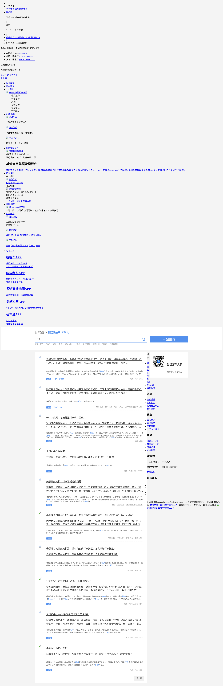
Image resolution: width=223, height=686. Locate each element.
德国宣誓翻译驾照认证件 (17, 170)
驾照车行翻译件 (177, 170)
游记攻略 (13, 230)
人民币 (135, 604)
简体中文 (10, 37)
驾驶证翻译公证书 (161, 170)
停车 (42, 344)
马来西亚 (139, 504)
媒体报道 (151, 388)
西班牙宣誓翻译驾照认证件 (65, 170)
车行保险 (13, 179)
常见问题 (151, 426)
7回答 (49, 604)
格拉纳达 (114, 344)
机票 (101, 407)
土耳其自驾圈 (58, 379)
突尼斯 (129, 407)
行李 (131, 379)
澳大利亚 (15, 235)
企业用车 (151, 450)
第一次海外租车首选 (18, 92)
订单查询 (10, 9)
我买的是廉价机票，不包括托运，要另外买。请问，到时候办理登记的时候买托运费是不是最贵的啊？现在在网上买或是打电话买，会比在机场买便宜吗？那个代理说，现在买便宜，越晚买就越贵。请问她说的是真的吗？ (94, 624)
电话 (127, 637)
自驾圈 (39, 332)
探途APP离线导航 (17, 207)
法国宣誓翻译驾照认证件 (40, 170)
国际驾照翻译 (12, 148)
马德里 (77, 344)
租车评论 (13, 217)
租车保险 (10, 173)
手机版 (9, 12)
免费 (106, 407)
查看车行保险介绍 (14, 183)
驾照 (54, 344)
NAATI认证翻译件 (119, 170)
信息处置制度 (153, 406)
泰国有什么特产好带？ (58, 648)
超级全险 (68, 344)
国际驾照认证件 (16, 151)
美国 (8, 235)
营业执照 (154, 505)
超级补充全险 (15, 189)
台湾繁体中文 (21, 37)
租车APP (10, 251)
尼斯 (115, 407)
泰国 (22, 235)
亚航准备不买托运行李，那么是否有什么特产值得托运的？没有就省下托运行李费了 (89, 654)
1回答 (49, 407)
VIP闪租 (10, 89)
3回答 (49, 379)
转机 (122, 504)
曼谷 (122, 538)
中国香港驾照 (135, 170)
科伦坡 (132, 504)
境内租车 (10, 86)
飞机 (130, 471)
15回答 (49, 638)
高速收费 (86, 344)
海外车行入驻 (153, 441)
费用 (140, 604)
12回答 (49, 441)
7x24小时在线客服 (9, 75)
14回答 (49, 471)
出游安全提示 (153, 429)
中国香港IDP (147, 170)
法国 (38, 245)
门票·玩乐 (10, 114)
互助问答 (13, 240)
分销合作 (151, 447)
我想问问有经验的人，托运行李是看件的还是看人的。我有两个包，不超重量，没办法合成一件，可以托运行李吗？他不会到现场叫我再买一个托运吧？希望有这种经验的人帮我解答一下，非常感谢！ (94, 427)
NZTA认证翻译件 (103, 170)
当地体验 (13, 127)
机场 (140, 407)
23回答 (49, 505)
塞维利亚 (96, 344)
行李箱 (140, 471)
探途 (48, 344)
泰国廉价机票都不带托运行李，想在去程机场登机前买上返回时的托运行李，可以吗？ (90, 515)
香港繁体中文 (34, 37)
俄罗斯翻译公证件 (86, 170)
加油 (60, 344)
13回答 (49, 571)
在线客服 (151, 472)
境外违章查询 (21, 9)
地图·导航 (10, 204)
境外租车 (10, 83)
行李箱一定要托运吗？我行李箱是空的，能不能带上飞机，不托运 (80, 457)
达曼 (131, 538)
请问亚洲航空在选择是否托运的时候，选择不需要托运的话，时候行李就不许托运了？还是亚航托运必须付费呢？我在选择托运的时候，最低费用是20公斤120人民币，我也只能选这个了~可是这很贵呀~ (94, 590)
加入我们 (151, 385)
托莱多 (105, 344)
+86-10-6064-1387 (27, 59)
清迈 (127, 538)
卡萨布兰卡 (122, 407)
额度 (113, 504)
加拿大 (39, 235)
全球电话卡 (14, 138)
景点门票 (13, 117)
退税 (140, 379)
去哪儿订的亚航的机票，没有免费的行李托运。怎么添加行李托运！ (81, 548)
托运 (136, 379)
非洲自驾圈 (57, 407)
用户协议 (151, 403)
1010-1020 (23, 53)
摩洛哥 (135, 407)
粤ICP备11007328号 (169, 505)
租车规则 (151, 409)
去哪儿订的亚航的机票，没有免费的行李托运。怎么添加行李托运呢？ (82, 554)
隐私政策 (151, 399)
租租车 (4, 78)
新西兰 (27, 235)
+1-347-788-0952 (26, 56)
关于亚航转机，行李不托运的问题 (63, 481)
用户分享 (10, 214)
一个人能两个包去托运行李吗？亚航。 (66, 417)
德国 (33, 235)
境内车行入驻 (153, 444)
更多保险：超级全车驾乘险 (18, 201)
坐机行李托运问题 (55, 451)
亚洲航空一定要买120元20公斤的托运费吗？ (69, 581)
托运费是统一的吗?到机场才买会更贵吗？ (67, 614)
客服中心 (151, 420)
